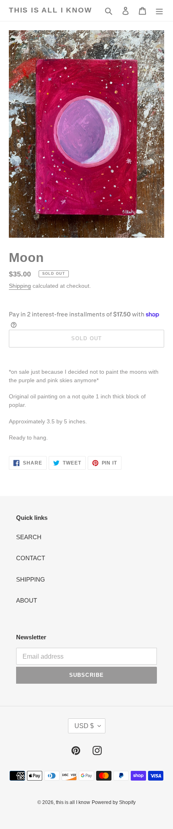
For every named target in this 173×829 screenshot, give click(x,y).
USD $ (84, 725)
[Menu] (159, 10)
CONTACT (30, 558)
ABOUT (26, 600)
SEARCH (28, 537)
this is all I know (50, 10)
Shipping (20, 286)
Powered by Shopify (114, 802)
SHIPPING (30, 579)
